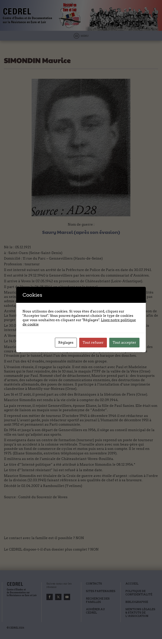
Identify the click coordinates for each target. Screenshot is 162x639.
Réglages (65, 342)
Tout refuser (93, 342)
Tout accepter (124, 342)
